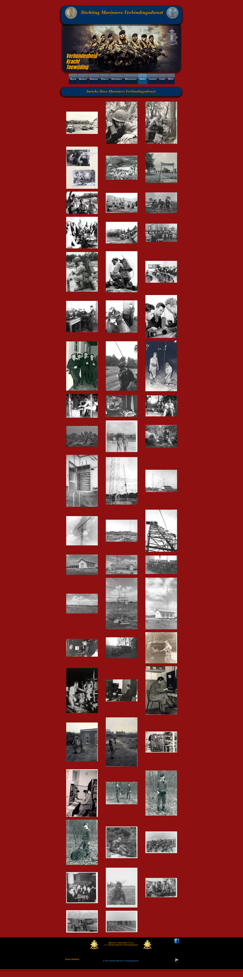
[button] (104, 79)
